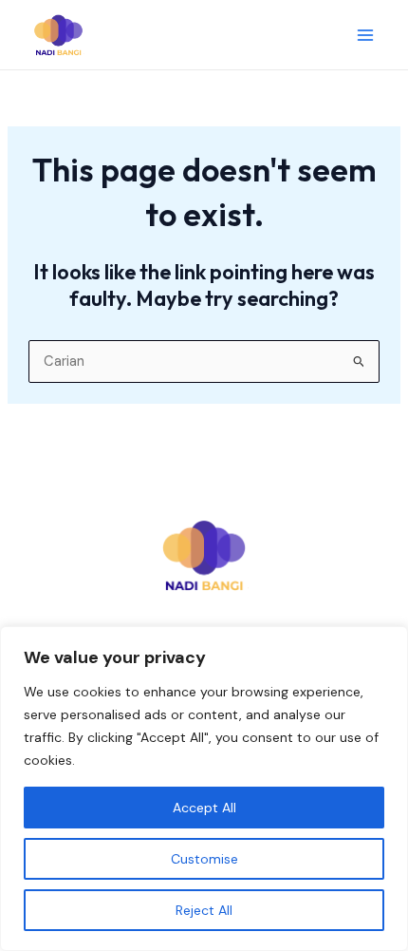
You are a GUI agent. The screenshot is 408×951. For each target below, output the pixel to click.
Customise (204, 858)
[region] (204, 788)
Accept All (204, 807)
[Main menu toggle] (365, 35)
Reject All (204, 910)
